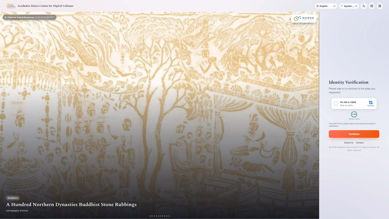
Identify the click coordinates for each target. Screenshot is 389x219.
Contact (360, 142)
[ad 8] (164, 216)
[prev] (5, 115)
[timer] (354, 114)
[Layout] (380, 6)
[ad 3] (154, 216)
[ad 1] (149, 216)
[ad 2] (152, 216)
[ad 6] (160, 216)
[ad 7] (162, 216)
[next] (313, 115)
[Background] (372, 6)
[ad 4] (156, 216)
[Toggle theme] (364, 6)
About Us (348, 142)
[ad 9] (166, 216)
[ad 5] (158, 216)
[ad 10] (169, 216)
